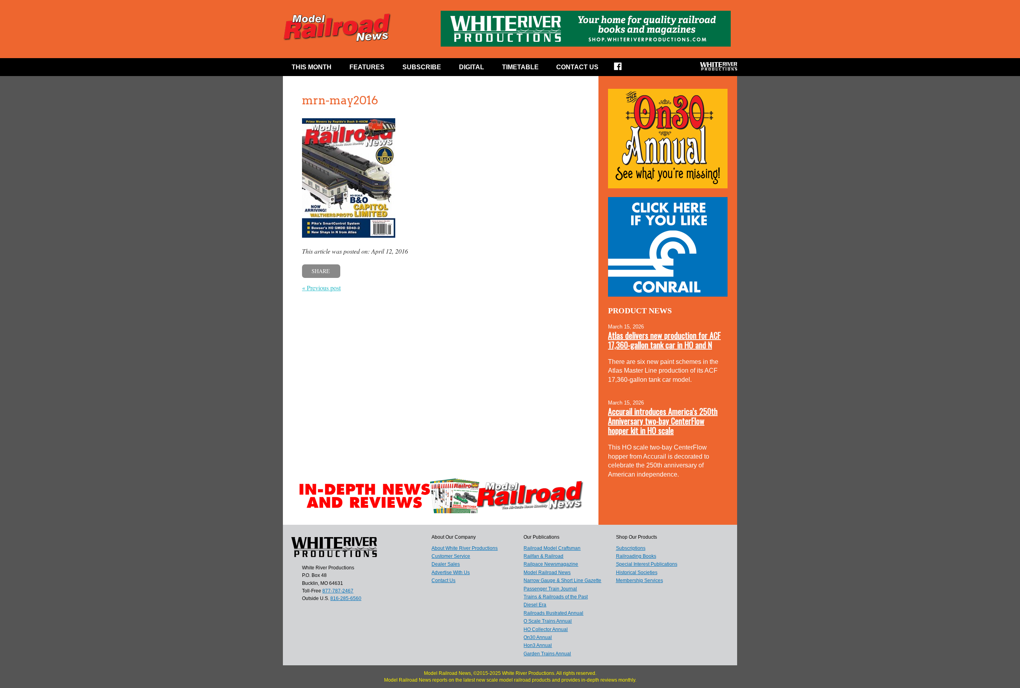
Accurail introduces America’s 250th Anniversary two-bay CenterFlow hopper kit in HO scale (663, 420)
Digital (471, 67)
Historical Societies (636, 572)
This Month (312, 67)
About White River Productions (465, 548)
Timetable (520, 67)
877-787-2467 (337, 591)
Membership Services (639, 580)
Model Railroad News (547, 572)
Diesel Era (535, 605)
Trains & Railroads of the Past (556, 597)
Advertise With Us (451, 572)
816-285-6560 (345, 598)
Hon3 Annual (538, 645)
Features (366, 67)
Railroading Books (636, 556)
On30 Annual (538, 637)
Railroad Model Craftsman (552, 548)
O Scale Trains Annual (548, 621)
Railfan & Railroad (543, 556)
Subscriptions (630, 548)
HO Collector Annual (546, 629)
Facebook (623, 69)
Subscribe (421, 67)
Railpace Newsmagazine (551, 564)
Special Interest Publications (646, 564)
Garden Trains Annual (547, 654)
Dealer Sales (446, 564)
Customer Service (451, 556)
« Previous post (321, 287)
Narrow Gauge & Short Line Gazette (562, 580)
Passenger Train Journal (550, 589)
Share (321, 271)
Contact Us (577, 67)
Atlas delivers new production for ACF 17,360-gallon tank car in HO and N (664, 340)
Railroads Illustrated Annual (553, 613)
